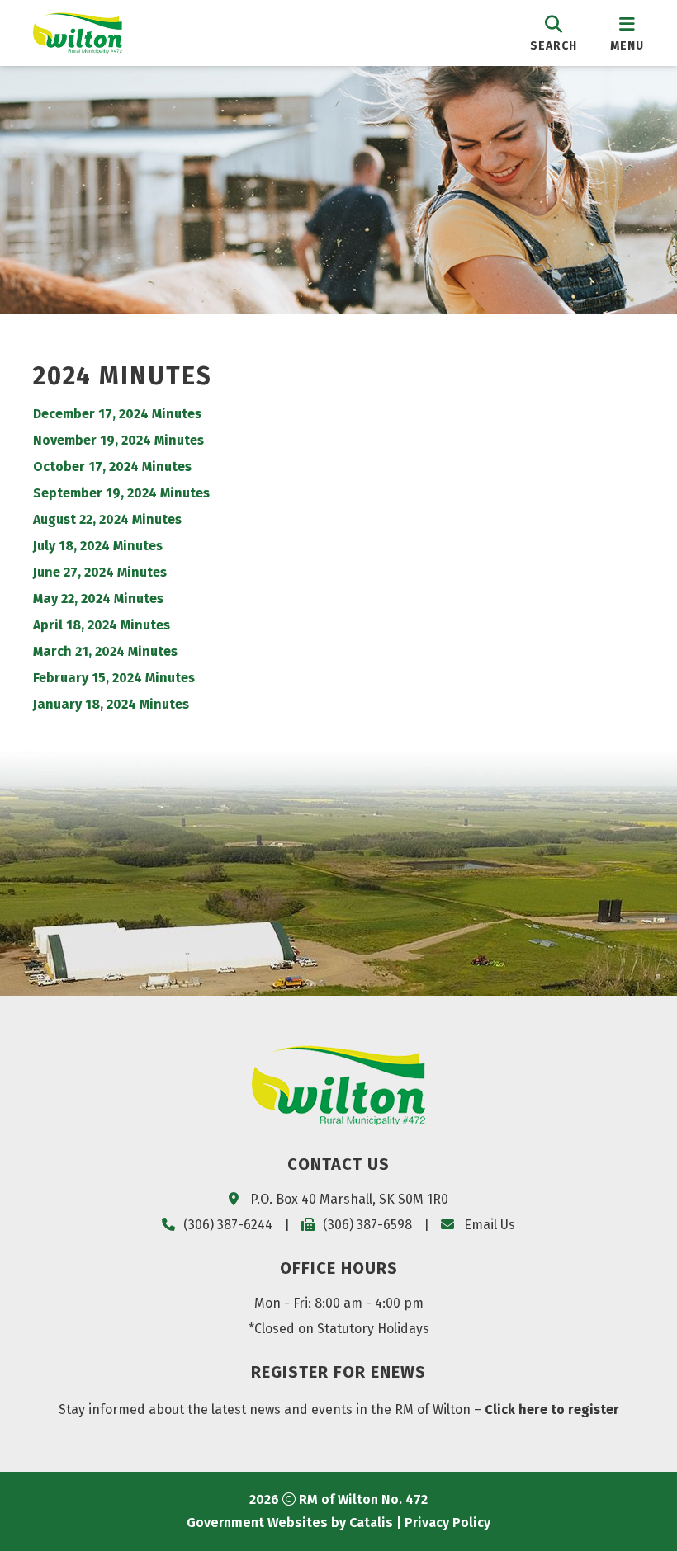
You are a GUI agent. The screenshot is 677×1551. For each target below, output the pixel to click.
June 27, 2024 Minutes (100, 572)
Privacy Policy (447, 1522)
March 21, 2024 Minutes (105, 651)
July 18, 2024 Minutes (98, 546)
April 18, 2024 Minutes (101, 625)
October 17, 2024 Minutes (112, 466)
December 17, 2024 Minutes (117, 414)
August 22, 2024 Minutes (107, 519)
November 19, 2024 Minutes (118, 440)
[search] (553, 33)
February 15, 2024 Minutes (114, 678)
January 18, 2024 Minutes (111, 704)
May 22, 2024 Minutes (98, 598)
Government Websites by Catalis (290, 1522)
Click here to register (552, 1409)
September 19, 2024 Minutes (121, 493)
